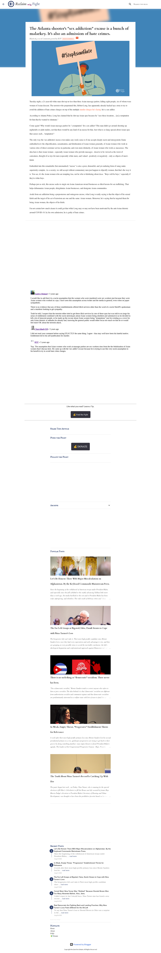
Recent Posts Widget (55, 919)
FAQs (52, 933)
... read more (72, 856)
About (52, 931)
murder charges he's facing (90, 109)
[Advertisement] (80, 378)
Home (52, 928)
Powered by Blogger (82, 944)
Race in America (68, 39)
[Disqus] (80, 256)
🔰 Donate (54, 936)
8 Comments (45, 39)
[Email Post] (77, 39)
